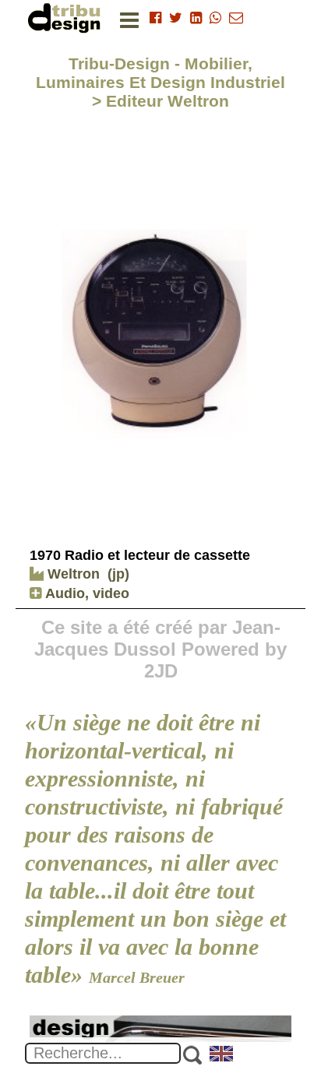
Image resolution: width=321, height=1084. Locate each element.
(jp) (118, 574)
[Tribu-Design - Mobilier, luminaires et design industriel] (67, 17)
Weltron (72, 574)
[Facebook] (155, 18)
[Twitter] (175, 18)
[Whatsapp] (215, 18)
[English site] (222, 1055)
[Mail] (236, 18)
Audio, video (85, 593)
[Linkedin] (196, 18)
